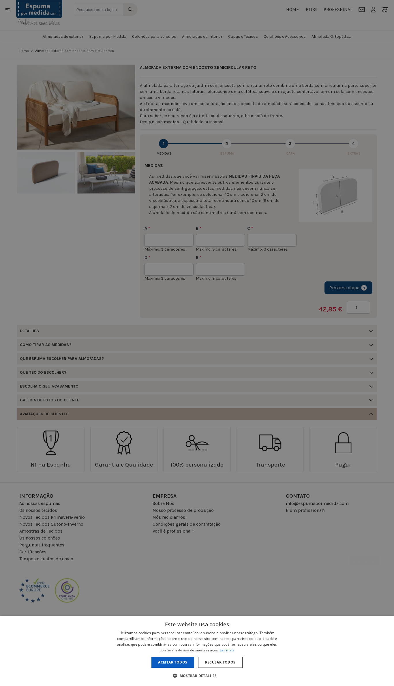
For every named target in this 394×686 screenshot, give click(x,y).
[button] (197, 675)
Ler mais (227, 650)
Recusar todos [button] (220, 662)
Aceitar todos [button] (172, 662)
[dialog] (197, 651)
